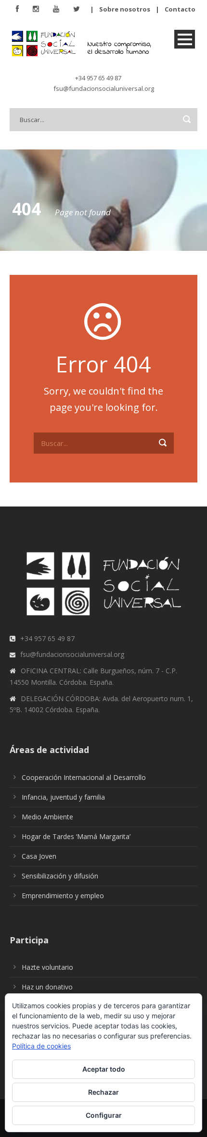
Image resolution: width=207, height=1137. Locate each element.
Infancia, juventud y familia (63, 797)
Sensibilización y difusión (60, 875)
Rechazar (103, 1092)
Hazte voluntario (47, 967)
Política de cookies (41, 1046)
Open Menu (184, 39)
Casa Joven (39, 856)
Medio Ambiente (47, 816)
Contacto (180, 9)
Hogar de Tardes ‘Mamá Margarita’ (76, 836)
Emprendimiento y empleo (63, 895)
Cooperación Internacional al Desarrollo (84, 777)
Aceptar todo (103, 1069)
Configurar (104, 1115)
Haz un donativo (47, 986)
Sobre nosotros (124, 9)
